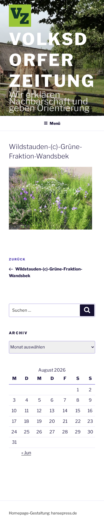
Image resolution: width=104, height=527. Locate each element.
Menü (55, 123)
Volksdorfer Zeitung (52, 60)
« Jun (26, 452)
